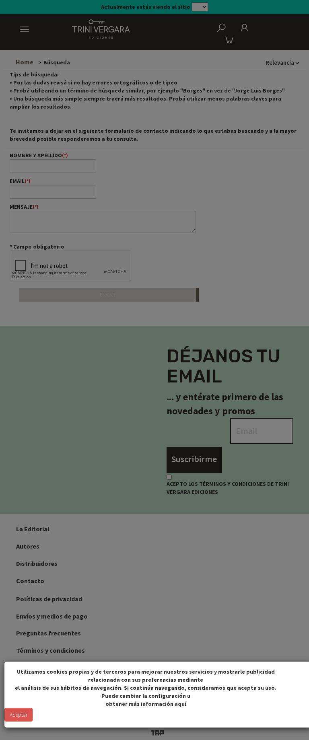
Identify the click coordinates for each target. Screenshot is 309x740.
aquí (180, 703)
